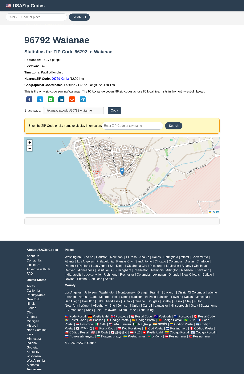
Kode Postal (77, 316)
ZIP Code (102, 332)
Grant (194, 305)
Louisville (172, 265)
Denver (70, 270)
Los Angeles (85, 261)
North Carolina (37, 330)
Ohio (30, 312)
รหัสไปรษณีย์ (122, 324)
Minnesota (34, 338)
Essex (178, 301)
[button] (122, 171)
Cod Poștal (155, 328)
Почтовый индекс (81, 336)
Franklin (155, 292)
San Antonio (143, 261)
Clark (93, 296)
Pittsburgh (156, 265)
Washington (73, 257)
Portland (84, 265)
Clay (188, 301)
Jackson (169, 292)
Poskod (98, 320)
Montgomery (126, 292)
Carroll (147, 305)
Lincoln (164, 296)
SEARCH (79, 17)
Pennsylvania (36, 295)
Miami (185, 257)
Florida (31, 308)
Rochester (127, 274)
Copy (114, 110)
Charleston (141, 270)
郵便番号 (121, 332)
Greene (140, 301)
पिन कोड (162, 324)
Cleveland (202, 270)
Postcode (122, 316)
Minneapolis (85, 270)
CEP (192, 320)
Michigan (33, 321)
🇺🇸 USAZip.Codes (25, 5)
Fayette (176, 296)
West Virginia (36, 360)
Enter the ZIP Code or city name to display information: (65, 125)
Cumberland (75, 310)
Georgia (32, 347)
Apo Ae (88, 257)
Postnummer (136, 336)
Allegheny (100, 305)
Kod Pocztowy (131, 328)
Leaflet (215, 211)
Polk (115, 296)
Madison (187, 270)
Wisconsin (34, 356)
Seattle (109, 279)
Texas (31, 286)
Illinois (31, 303)
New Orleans (191, 274)
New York (33, 299)
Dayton (70, 279)
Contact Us (34, 260)
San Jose (95, 279)
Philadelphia (105, 261)
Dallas (156, 257)
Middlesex (113, 301)
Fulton (198, 301)
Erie (112, 305)
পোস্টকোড (157, 336)
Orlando (174, 274)
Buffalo (207, 274)
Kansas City (124, 261)
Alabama (33, 365)
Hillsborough (179, 305)
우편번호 (86, 328)
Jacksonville (92, 274)
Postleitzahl (101, 316)
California (33, 290)
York (142, 310)
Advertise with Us (38, 269)
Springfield (170, 257)
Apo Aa (144, 257)
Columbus (176, 261)
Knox (89, 310)
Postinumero (178, 328)
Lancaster (161, 305)
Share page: (32, 110)
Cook (124, 296)
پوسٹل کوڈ (144, 324)
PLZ (137, 332)
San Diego (117, 265)
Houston (102, 257)
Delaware (110, 310)
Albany (186, 265)
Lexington (159, 274)
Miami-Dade (127, 310)
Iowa (30, 334)
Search (174, 125)
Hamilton (88, 301)
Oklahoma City (137, 265)
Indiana (32, 343)
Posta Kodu (107, 328)
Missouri (32, 325)
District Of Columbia (191, 292)
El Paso (131, 257)
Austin (189, 261)
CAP (103, 324)
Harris (83, 296)
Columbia (143, 274)
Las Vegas (100, 265)
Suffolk (127, 301)
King (150, 310)
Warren (85, 305)
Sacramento (200, 257)
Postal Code (143, 316)
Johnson (123, 305)
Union (136, 305)
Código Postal (119, 320)
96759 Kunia (60, 78)
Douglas (153, 301)
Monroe (104, 296)
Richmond (110, 274)
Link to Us (33, 264)
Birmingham (123, 270)
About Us (33, 256)
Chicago (160, 261)
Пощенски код (111, 336)
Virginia (32, 316)
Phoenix (70, 265)
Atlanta (69, 261)
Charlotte (203, 261)
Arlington (172, 270)
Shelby (166, 301)
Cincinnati (201, 265)
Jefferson (90, 292)
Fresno (82, 279)
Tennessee (34, 369)
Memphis (157, 270)
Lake (100, 301)
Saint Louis (104, 270)
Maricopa (201, 296)
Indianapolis (73, 274)
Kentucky (33, 351)
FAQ (30, 273)
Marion (71, 296)
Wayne (212, 292)
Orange (142, 292)
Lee (98, 310)
